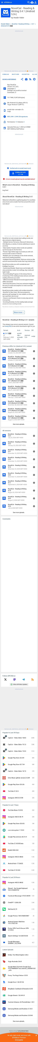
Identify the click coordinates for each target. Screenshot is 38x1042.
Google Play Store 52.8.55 (16, 823)
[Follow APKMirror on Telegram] (23, 680)
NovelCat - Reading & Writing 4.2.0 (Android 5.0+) (17, 357)
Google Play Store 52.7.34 (16, 764)
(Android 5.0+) (5, 26)
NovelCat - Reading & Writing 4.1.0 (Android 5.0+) (17, 372)
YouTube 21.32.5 (13, 791)
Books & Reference (9, 79)
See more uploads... (19, 424)
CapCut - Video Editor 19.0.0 (17, 751)
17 (16, 122)
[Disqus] (19, 596)
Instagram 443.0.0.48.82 (15, 857)
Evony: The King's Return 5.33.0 (18, 975)
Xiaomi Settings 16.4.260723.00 (18, 936)
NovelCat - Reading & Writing (20, 24)
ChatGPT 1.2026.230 (14, 902)
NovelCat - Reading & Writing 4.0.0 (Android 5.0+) (17, 387)
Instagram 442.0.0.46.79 (15, 817)
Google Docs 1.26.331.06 (16, 982)
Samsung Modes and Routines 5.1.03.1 (20, 1009)
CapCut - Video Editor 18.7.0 (17, 771)
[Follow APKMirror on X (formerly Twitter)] (5, 680)
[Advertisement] (19, 51)
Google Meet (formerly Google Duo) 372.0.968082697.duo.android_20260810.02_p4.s (21, 968)
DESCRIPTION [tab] (25, 74)
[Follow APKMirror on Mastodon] (14, 680)
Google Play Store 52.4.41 (16, 758)
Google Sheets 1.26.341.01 (16, 995)
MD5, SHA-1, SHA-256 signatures (17, 116)
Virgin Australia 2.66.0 (15, 961)
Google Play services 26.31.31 (17, 837)
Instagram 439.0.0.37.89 (15, 798)
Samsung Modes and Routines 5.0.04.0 (20, 1015)
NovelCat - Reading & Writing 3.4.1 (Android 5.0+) (17, 394)
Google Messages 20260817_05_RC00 (14, 942)
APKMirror (8, 2)
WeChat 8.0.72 (12, 909)
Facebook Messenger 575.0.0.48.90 (19, 896)
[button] (22, 79)
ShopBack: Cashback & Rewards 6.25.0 (20, 989)
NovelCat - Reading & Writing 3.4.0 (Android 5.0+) (17, 402)
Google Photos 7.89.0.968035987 (18, 916)
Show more (18, 312)
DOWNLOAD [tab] (5, 74)
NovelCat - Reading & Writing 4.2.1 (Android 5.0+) (17, 350)
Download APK (20, 173)
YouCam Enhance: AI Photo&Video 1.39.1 (21, 1002)
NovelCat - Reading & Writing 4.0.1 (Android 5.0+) (17, 380)
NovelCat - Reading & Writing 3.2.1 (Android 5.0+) (17, 417)
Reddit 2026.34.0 (13, 850)
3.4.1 (32, 24)
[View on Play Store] (26, 79)
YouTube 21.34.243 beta (15, 843)
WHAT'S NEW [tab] (15, 74)
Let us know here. (23, 1031)
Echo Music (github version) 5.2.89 (19, 778)
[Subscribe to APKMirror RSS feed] (32, 680)
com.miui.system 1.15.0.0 (16, 830)
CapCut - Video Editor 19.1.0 (17, 744)
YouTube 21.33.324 (14, 870)
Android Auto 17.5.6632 (15, 863)
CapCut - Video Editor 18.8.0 (17, 738)
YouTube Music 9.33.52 (15, 810)
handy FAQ (8, 326)
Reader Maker (19, 18)
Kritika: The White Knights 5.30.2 (18, 955)
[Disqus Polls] (19, 546)
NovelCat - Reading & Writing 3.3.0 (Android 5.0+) (17, 409)
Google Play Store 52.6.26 (16, 784)
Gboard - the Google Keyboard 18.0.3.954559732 (17, 889)
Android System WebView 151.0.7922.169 (16, 922)
